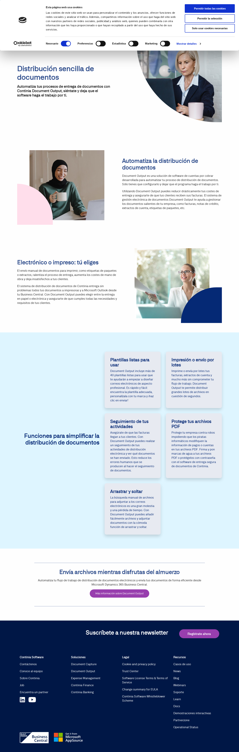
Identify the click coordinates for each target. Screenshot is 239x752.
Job (22, 685)
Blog (176, 678)
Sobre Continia (30, 678)
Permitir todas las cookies (210, 8)
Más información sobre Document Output (119, 593)
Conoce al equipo (31, 671)
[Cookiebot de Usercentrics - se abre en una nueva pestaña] (22, 43)
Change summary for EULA (140, 689)
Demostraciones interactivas (192, 713)
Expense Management (85, 678)
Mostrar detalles (187, 43)
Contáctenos (28, 664)
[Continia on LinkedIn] (24, 699)
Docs (176, 706)
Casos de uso (182, 664)
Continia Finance (82, 685)
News (177, 671)
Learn (177, 699)
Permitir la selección (209, 18)
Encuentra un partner (34, 692)
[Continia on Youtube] (32, 699)
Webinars (179, 685)
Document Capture (84, 664)
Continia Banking (82, 692)
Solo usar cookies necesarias (210, 28)
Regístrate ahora (199, 634)
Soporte (178, 692)
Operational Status (185, 727)
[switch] (101, 43)
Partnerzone (181, 720)
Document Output (83, 671)
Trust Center (130, 671)
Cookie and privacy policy (139, 664)
